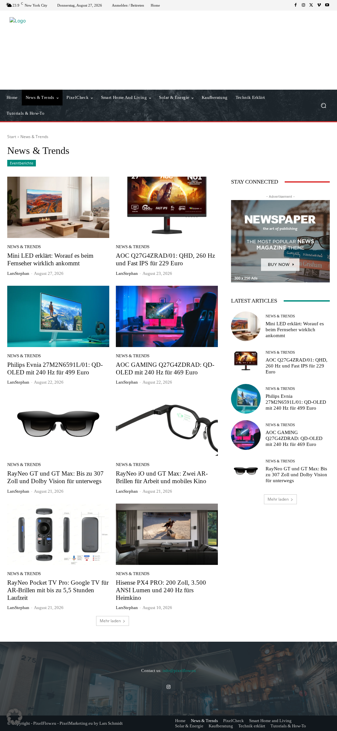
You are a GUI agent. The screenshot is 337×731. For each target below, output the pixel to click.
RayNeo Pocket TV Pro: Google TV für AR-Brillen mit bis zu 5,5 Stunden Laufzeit (58, 590)
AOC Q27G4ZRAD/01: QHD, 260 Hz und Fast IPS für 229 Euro (296, 365)
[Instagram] (303, 5)
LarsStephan (18, 273)
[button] (323, 105)
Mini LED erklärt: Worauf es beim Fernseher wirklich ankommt (295, 329)
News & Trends (24, 247)
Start (11, 136)
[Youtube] (327, 5)
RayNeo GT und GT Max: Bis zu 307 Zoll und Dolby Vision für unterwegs (55, 477)
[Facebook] (295, 5)
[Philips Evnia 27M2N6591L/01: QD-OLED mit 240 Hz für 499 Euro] (58, 316)
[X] (311, 5)
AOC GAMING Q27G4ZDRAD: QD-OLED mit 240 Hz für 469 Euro (165, 368)
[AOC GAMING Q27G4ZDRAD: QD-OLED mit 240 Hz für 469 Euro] (167, 316)
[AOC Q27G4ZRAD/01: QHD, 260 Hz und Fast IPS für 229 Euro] (167, 207)
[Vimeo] (319, 5)
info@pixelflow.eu (179, 670)
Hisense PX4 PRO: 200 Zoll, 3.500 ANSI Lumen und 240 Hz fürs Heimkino (161, 590)
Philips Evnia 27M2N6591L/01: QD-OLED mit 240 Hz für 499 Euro (55, 368)
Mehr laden (110, 621)
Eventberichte (21, 163)
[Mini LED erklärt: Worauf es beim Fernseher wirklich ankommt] (58, 207)
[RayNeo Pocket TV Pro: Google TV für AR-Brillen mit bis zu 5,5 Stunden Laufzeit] (58, 534)
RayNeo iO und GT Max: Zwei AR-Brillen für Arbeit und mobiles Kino (162, 477)
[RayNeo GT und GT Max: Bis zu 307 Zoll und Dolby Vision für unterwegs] (58, 425)
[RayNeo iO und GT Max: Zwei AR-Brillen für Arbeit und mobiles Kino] (167, 425)
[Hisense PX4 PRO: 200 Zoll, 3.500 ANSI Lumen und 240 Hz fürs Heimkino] (167, 534)
